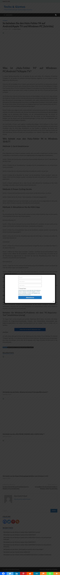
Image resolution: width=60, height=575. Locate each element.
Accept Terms (23, 288)
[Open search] (56, 15)
